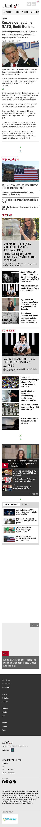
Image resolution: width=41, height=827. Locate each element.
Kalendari (4, 712)
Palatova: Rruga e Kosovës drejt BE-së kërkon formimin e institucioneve (17, 193)
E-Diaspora (8, 12)
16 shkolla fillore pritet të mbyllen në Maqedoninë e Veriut (20, 201)
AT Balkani (5, 701)
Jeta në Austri (21, 12)
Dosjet (4, 730)
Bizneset (4, 722)
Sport (3, 716)
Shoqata (4, 726)
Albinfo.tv (5, 708)
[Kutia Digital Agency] (12, 750)
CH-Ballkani (5, 698)
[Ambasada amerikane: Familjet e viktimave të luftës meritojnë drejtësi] (20, 171)
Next (37, 625)
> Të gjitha (33, 493)
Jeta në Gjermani (7, 684)
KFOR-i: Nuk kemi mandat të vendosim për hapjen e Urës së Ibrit (20, 208)
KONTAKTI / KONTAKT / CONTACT (12, 760)
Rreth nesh (5, 763)
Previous (32, 625)
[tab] (11, 504)
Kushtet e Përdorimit (8, 772)
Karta (3, 766)
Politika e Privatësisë (8, 769)
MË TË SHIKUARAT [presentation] (11, 505)
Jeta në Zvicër (6, 680)
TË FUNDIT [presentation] (25, 505)
